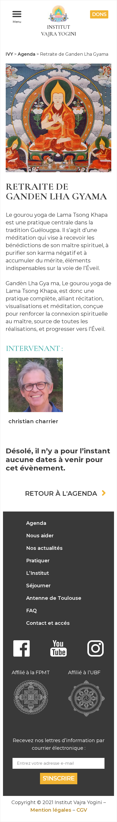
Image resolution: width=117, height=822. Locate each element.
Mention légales (50, 810)
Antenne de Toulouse (53, 598)
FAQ (31, 611)
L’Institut (37, 573)
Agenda (36, 523)
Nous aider (40, 536)
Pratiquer (38, 561)
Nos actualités (44, 548)
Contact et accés (48, 623)
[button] (17, 14)
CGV (81, 810)
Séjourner (38, 586)
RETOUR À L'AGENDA (61, 493)
